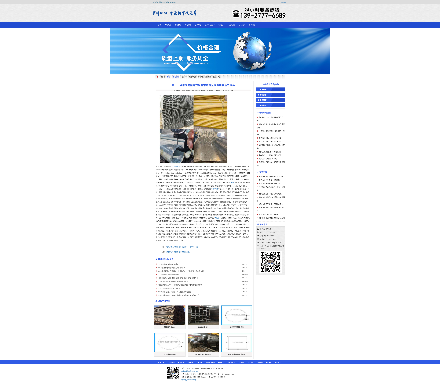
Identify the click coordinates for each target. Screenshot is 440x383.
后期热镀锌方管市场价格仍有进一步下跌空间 (182, 247)
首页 (159, 25)
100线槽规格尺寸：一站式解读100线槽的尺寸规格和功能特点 (180, 285)
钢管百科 (222, 25)
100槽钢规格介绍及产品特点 (168, 264)
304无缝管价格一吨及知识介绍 (169, 288)
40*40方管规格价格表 (203, 354)
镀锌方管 (178, 25)
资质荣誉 (269, 362)
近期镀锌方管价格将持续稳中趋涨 (178, 252)
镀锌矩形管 (176, 166)
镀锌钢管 (198, 25)
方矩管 (217, 218)
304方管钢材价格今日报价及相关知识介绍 (173, 281)
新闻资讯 (176, 77)
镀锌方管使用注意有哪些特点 (269, 183)
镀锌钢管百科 (210, 25)
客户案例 (232, 25)
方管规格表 (231, 362)
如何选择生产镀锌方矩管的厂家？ (271, 155)
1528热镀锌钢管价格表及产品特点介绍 (172, 267)
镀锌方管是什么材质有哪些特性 (270, 194)
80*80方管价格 (203, 327)
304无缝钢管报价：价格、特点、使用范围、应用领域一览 (178, 295)
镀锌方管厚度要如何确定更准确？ (271, 152)
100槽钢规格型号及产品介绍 (168, 274)
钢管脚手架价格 (169, 327)
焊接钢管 (188, 25)
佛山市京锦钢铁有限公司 (189, 371)
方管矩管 (168, 25)
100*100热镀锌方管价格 (236, 354)
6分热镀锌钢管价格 (237, 327)
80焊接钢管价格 (170, 354)
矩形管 (232, 182)
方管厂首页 (161, 362)
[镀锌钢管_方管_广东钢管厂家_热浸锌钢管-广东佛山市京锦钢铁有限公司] (159, 13)
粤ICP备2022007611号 (188, 380)
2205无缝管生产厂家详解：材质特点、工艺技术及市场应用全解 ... (181, 271)
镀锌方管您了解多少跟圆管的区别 (271, 204)
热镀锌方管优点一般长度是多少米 (271, 176)
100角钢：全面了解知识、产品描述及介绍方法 (174, 292)
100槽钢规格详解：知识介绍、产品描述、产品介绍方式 (178, 278)
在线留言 (283, 2)
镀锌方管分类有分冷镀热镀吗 (269, 180)
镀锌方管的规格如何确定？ (268, 158)
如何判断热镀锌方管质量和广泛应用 (272, 218)
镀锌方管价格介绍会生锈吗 (268, 214)
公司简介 (242, 25)
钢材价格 (214, 189)
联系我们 (252, 25)
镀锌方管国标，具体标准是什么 (270, 138)
